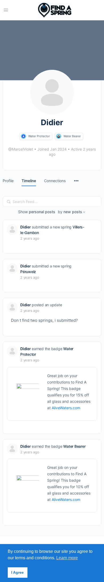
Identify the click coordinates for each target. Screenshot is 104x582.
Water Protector (39, 136)
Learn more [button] (67, 558)
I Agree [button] (17, 572)
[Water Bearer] (58, 136)
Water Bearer (72, 136)
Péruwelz (28, 271)
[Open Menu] (6, 10)
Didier (25, 227)
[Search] (9, 201)
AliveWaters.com (66, 407)
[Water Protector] (23, 136)
